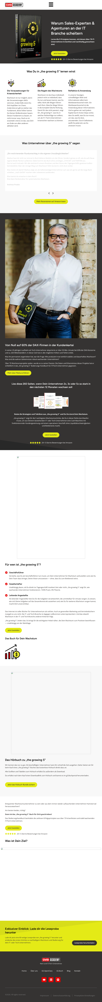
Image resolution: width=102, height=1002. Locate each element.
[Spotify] (57, 979)
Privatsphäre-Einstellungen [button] (84, 995)
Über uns (34, 971)
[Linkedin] (51, 979)
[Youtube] (44, 979)
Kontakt (77, 971)
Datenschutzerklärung (61, 995)
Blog (68, 971)
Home (24, 971)
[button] (49, 193)
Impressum (44, 995)
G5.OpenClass (47, 971)
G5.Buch (59, 971)
